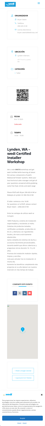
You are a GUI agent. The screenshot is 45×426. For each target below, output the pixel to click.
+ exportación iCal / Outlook (23, 378)
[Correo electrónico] (29, 293)
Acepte (22, 418)
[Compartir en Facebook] (15, 293)
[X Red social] (20, 293)
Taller (18, 73)
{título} (19, 423)
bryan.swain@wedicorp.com (27, 32)
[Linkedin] (24, 293)
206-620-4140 (22, 26)
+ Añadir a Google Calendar (23, 371)
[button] (42, 395)
